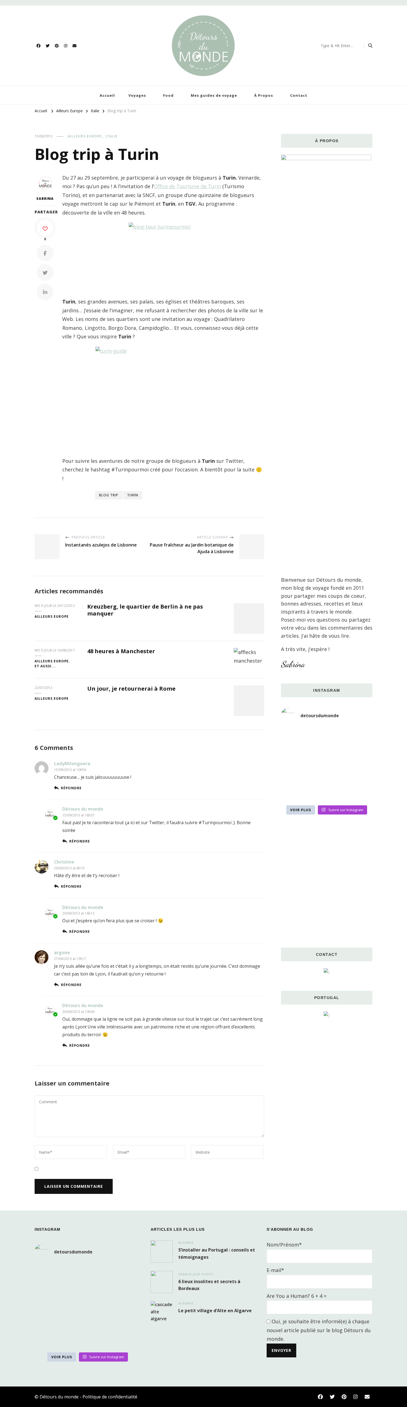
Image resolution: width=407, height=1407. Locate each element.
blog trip (108, 495)
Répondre (71, 788)
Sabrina (45, 198)
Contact (298, 95)
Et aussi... (45, 666)
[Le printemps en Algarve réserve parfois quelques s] (295, 755)
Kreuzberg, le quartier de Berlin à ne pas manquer (145, 610)
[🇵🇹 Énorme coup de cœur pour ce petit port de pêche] (358, 755)
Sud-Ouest (203, 1274)
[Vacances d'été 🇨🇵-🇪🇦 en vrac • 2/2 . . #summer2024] (358, 793)
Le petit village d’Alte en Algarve (215, 1311)
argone (62, 952)
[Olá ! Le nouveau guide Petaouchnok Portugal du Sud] (358, 736)
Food (168, 95)
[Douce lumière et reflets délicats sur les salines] (326, 793)
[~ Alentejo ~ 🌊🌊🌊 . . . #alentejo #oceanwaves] (326, 755)
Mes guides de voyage (214, 95)
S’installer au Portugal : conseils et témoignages (216, 1253)
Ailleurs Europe (85, 136)
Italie (111, 136)
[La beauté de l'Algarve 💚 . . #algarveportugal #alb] (358, 774)
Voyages (137, 95)
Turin (132, 495)
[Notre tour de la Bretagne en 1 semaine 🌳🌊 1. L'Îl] (295, 774)
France (185, 1274)
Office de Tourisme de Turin (187, 186)
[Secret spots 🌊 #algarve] (326, 774)
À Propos (263, 95)
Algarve (186, 1243)
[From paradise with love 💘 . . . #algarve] (295, 736)
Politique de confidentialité (110, 1397)
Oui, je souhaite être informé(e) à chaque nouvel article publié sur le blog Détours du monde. (319, 1330)
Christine (64, 862)
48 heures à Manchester (121, 651)
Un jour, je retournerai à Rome (131, 688)
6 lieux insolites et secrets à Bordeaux (209, 1285)
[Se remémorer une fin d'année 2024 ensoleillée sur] (295, 793)
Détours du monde (82, 809)
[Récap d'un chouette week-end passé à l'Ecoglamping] (326, 736)
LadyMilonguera (72, 763)
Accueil (107, 95)
